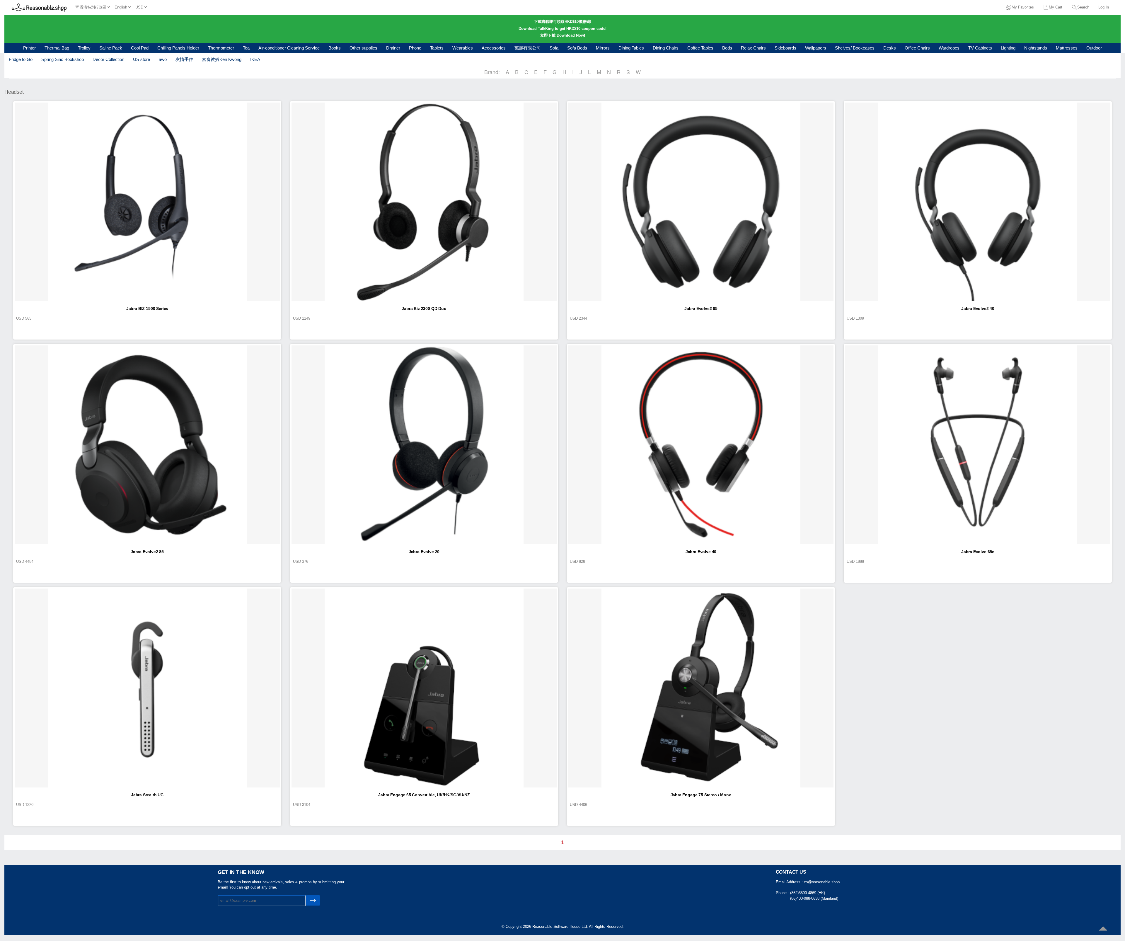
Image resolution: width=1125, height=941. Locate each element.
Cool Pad (140, 47)
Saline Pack (110, 47)
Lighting (1008, 47)
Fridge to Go (21, 59)
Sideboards (785, 47)
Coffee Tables (700, 47)
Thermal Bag (57, 47)
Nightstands (1035, 47)
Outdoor (1094, 47)
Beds (727, 47)
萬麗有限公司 (527, 47)
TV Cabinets (980, 47)
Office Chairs (917, 47)
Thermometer (221, 47)
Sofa (554, 47)
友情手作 (184, 59)
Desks (889, 47)
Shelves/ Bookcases (855, 47)
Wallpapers (815, 47)
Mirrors (603, 47)
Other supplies (363, 47)
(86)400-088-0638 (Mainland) (814, 898)
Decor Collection (108, 59)
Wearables (462, 47)
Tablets (437, 47)
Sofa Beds (577, 47)
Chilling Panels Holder (178, 47)
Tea (246, 47)
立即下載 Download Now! (562, 35)
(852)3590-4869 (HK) (807, 893)
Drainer (393, 47)
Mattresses (1067, 47)
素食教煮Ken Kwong (221, 59)
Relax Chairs (753, 47)
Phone (415, 47)
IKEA (255, 59)
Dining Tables (631, 47)
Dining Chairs (666, 47)
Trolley (84, 47)
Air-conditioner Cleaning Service (289, 47)
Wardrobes (949, 47)
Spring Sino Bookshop (62, 59)
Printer (29, 47)
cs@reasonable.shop (822, 882)
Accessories (494, 47)
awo (163, 59)
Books (334, 47)
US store (141, 59)
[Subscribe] (313, 900)
